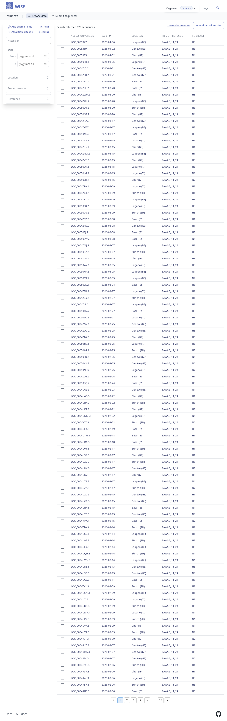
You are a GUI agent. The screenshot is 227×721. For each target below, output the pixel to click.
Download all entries (208, 25)
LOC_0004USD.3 (80, 573)
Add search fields (21, 26)
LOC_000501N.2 (80, 311)
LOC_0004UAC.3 (80, 461)
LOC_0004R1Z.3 (80, 645)
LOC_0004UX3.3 (80, 481)
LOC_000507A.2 (80, 265)
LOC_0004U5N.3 (80, 592)
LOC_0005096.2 (80, 166)
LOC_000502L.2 (80, 284)
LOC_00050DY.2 (80, 107)
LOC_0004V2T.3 (80, 638)
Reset (45, 31)
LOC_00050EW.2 (80, 238)
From (13, 56)
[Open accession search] (218, 8)
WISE (20, 6)
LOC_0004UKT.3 (80, 409)
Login (206, 8)
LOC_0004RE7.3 (80, 684)
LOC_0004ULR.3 (80, 547)
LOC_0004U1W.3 (80, 435)
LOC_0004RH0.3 (80, 691)
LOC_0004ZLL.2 (79, 304)
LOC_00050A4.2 (80, 350)
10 (160, 700)
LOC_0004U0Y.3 (80, 448)
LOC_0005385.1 (80, 55)
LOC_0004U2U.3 (80, 494)
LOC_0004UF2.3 (80, 566)
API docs (21, 714)
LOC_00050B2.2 (80, 252)
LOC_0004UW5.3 (80, 560)
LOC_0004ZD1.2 (80, 376)
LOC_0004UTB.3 (80, 514)
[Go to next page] (167, 700)
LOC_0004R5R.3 (80, 671)
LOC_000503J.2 (79, 232)
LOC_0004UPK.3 (80, 619)
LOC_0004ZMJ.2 (80, 245)
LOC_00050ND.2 (80, 370)
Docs (9, 714)
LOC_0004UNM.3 (81, 415)
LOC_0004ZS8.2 (80, 75)
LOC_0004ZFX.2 (80, 81)
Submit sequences (66, 16)
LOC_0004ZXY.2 (80, 199)
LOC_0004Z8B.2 (80, 291)
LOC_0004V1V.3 (80, 520)
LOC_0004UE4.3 (80, 429)
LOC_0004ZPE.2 (80, 88)
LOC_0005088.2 (80, 206)
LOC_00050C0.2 (80, 212)
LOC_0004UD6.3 (80, 442)
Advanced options (22, 31)
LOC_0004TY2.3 (80, 586)
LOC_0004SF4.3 (80, 658)
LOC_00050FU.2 (80, 356)
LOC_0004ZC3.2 (80, 193)
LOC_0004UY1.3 (80, 632)
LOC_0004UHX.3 (80, 468)
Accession (14, 40)
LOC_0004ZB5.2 (80, 297)
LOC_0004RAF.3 (80, 678)
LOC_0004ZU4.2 (80, 258)
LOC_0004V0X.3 (80, 422)
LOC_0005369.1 (80, 48)
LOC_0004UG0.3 (80, 501)
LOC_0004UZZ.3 (80, 488)
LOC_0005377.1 (80, 42)
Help (46, 26)
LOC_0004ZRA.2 (80, 120)
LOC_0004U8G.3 (80, 606)
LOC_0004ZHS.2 (80, 225)
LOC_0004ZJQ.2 (79, 68)
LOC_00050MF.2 (80, 278)
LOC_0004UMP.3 (80, 612)
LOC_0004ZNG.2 (80, 153)
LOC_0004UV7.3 (80, 625)
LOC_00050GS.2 (80, 114)
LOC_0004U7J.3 (79, 599)
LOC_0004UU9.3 (80, 389)
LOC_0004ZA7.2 (80, 140)
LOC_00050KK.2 (80, 363)
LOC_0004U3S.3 (80, 455)
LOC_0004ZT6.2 (80, 337)
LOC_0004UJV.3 (79, 474)
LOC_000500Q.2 (80, 383)
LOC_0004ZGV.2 (80, 324)
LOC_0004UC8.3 (80, 579)
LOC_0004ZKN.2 (80, 147)
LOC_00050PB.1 (80, 61)
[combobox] (25, 77)
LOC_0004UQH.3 (80, 553)
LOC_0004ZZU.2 (80, 101)
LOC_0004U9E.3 (80, 540)
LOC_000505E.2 (80, 343)
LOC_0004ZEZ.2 (80, 219)
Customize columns (178, 25)
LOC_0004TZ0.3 (80, 527)
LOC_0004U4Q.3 (80, 396)
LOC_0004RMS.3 (80, 651)
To (14, 64)
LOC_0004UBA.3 (80, 402)
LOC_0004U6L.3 (80, 533)
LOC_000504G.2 (80, 134)
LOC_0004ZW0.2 (80, 94)
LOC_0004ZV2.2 (80, 160)
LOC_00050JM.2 (80, 173)
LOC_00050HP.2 (80, 271)
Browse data (39, 16)
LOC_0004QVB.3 (80, 665)
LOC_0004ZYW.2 (80, 127)
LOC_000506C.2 (80, 317)
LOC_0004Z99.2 (80, 186)
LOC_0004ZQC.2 (80, 330)
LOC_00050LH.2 (80, 179)
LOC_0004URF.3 (80, 507)
